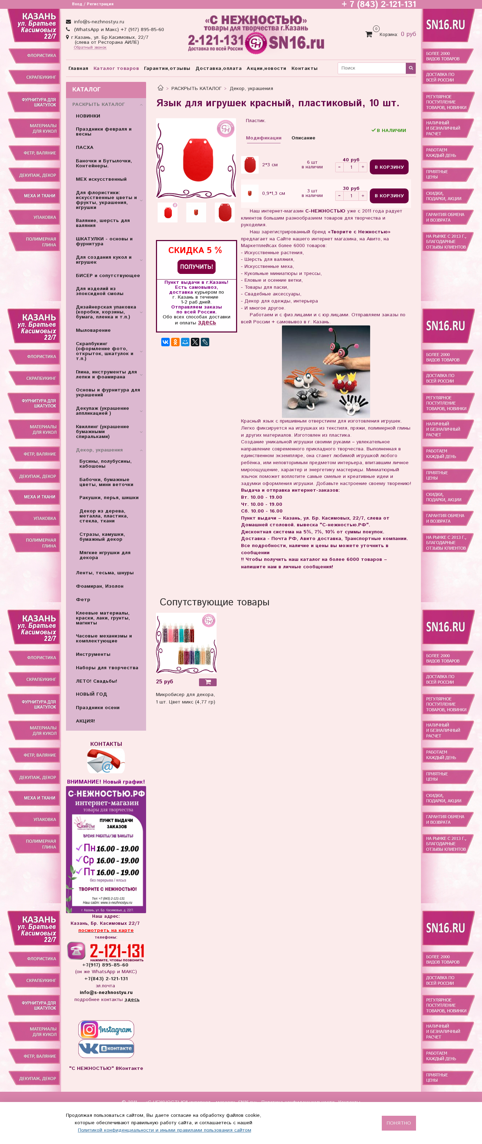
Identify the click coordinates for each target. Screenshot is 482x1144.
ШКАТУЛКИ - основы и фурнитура (104, 241)
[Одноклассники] (175, 342)
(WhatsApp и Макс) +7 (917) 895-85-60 (118, 29)
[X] (195, 342)
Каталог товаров (116, 68)
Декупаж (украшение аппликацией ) (102, 411)
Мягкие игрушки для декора (105, 555)
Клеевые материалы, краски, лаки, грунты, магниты (103, 618)
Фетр (83, 599)
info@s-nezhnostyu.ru (98, 21)
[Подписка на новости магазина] (196, 267)
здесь (207, 322)
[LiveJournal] (205, 342)
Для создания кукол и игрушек (104, 260)
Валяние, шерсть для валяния (103, 223)
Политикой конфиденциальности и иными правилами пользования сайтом (164, 1130)
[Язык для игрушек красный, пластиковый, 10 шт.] (196, 158)
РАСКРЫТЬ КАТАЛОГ (196, 88)
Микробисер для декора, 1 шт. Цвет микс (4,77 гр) (185, 698)
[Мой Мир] (185, 342)
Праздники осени (98, 707)
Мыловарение (93, 330)
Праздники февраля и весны (104, 132)
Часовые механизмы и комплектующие (104, 639)
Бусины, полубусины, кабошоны (105, 464)
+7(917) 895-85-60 (106, 965)
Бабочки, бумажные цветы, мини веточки (106, 482)
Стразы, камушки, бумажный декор (102, 537)
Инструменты (93, 654)
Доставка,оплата (218, 68)
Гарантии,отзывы (167, 68)
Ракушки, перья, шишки (109, 497)
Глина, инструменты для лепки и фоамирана (106, 375)
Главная (78, 68)
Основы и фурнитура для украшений (108, 393)
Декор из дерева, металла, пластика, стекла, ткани (103, 516)
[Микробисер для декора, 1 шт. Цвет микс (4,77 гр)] (186, 642)
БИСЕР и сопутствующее (108, 275)
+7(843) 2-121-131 (106, 978)
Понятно (399, 1123)
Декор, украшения (251, 88)
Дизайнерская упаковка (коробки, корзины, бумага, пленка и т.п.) (106, 312)
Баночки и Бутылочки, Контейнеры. (104, 163)
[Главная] (160, 88)
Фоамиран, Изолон (99, 586)
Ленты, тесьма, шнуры (105, 572)
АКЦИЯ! (85, 721)
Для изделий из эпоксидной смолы (99, 291)
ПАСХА (85, 147)
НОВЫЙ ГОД (91, 694)
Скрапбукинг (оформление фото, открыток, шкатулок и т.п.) (104, 351)
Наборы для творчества (107, 667)
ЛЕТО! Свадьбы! (96, 681)
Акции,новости (267, 68)
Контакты (304, 68)
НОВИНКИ (88, 116)
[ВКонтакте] (165, 342)
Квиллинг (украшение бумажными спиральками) (102, 431)
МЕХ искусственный (101, 179)
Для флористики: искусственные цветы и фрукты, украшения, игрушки (106, 200)
